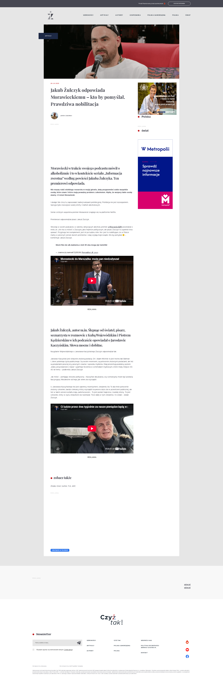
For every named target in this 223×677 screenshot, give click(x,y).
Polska (175, 15)
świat (145, 130)
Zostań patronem (179, 3)
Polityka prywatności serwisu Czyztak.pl (150, 646)
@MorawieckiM (115, 227)
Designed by (37, 666)
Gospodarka (135, 15)
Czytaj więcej (68, 649)
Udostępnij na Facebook (60, 550)
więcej (187, 585)
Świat (188, 15)
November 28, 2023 (90, 252)
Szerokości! (88, 15)
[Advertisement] (92, 145)
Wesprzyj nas (146, 640)
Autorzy (119, 15)
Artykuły (104, 15)
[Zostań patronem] (187, 642)
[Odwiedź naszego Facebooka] (187, 656)
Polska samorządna (157, 15)
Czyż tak (117, 640)
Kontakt (144, 652)
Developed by (64, 666)
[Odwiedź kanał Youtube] (187, 649)
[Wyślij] (79, 643)
